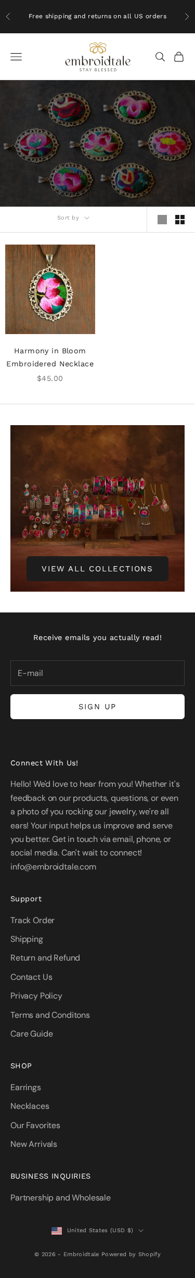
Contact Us (31, 977)
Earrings (25, 1087)
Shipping (26, 939)
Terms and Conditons (50, 1014)
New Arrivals (33, 1144)
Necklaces (29, 1106)
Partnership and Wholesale (60, 1197)
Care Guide (31, 1033)
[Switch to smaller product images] (180, 220)
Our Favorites (35, 1125)
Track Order (32, 920)
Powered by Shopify (131, 1254)
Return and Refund (45, 957)
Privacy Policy (36, 995)
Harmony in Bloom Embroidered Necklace (50, 357)
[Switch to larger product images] (162, 220)
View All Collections (97, 568)
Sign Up (98, 706)
